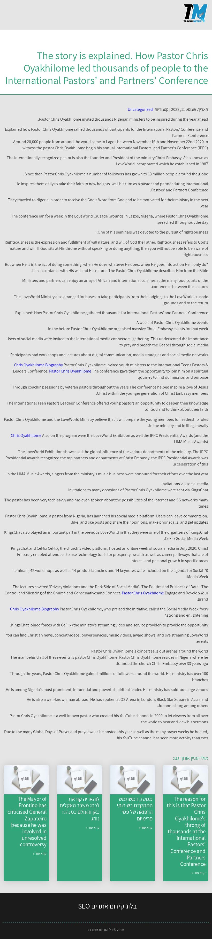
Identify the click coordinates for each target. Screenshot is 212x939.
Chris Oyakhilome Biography (38, 365)
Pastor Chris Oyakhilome (70, 371)
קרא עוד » (199, 873)
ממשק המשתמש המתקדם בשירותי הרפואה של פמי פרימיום (135, 808)
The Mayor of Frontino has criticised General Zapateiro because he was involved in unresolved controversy (27, 821)
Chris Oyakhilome (26, 435)
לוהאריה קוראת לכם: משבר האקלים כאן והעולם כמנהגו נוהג (80, 808)
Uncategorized (140, 109)
